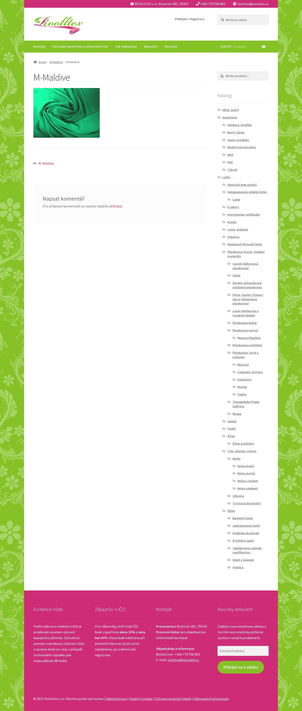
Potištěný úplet (243, 541)
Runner (242, 387)
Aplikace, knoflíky (239, 125)
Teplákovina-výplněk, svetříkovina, (247, 550)
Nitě (230, 155)
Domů (42, 62)
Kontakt (171, 46)
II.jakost (233, 207)
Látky (226, 177)
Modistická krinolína (241, 147)
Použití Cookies (140, 698)
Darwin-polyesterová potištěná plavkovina (247, 285)
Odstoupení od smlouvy (211, 698)
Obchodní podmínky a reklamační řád (80, 46)
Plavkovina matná (245, 330)
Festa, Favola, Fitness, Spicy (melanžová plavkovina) (248, 299)
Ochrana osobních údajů (173, 698)
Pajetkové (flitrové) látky (244, 244)
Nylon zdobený (247, 488)
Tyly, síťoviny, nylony (241, 451)
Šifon (231, 436)
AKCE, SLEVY (230, 110)
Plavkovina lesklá (245, 323)
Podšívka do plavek (246, 533)
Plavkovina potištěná (247, 345)
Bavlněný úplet (243, 518)
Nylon (237, 459)
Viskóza (238, 567)
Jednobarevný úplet (246, 526)
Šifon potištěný (243, 444)
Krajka (231, 222)
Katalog (39, 46)
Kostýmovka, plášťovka (243, 214)
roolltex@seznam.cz (183, 660)
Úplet (231, 511)
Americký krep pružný (242, 185)
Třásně (232, 170)
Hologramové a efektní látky (247, 192)
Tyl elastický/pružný (247, 503)
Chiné (236, 275)
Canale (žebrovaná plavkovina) (245, 266)
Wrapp (237, 414)
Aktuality (151, 46)
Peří (230, 162)
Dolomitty (244, 380)
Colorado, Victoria (250, 372)
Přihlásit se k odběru (240, 667)
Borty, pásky (236, 132)
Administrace (116, 698)
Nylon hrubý (245, 466)
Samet (232, 421)
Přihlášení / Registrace (190, 19)
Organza (233, 237)
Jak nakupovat (126, 46)
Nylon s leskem (247, 481)
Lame (236, 199)
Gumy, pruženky (238, 140)
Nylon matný (246, 473)
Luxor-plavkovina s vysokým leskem (246, 313)
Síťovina (238, 496)
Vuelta (242, 394)
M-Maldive (56, 62)
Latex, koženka (237, 229)
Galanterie (229, 117)
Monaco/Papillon (249, 338)
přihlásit (115, 206)
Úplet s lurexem (243, 560)
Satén (231, 429)
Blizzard (243, 365)
